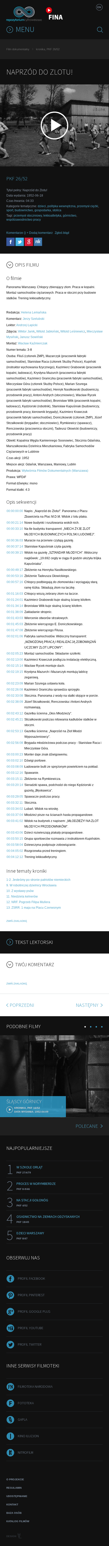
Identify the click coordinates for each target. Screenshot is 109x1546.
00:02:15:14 (15, 665)
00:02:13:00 (15, 659)
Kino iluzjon (28, 1436)
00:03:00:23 (15, 754)
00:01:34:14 (15, 606)
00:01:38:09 (15, 612)
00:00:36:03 (15, 540)
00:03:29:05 (15, 796)
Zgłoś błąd (62, 233)
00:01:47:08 (15, 630)
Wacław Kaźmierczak (32, 343)
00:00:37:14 (15, 546)
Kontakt (12, 1504)
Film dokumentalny (17, 49)
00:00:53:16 (15, 576)
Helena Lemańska (33, 312)
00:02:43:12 (15, 713)
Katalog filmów (17, 1521)
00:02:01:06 (15, 636)
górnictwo (69, 215)
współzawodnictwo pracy (23, 219)
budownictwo (24, 210)
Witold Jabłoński (47, 331)
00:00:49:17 (15, 570)
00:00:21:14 (15, 522)
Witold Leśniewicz (72, 331)
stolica (56, 210)
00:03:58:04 (15, 845)
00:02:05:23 (15, 653)
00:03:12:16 (15, 773)
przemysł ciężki (87, 206)
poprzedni (22, 1005)
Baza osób (14, 1513)
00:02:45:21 (15, 719)
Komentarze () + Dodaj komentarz (29, 233)
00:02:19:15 (15, 672)
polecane (87, 1126)
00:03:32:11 (15, 802)
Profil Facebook (31, 1278)
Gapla (22, 1419)
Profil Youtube (30, 1328)
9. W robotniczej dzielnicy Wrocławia (31, 885)
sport (9, 210)
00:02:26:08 (15, 689)
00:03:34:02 (15, 809)
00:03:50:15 (15, 838)
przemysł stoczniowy (28, 215)
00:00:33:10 (15, 529)
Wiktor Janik (26, 331)
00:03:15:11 (15, 779)
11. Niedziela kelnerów (22, 896)
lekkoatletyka (52, 215)
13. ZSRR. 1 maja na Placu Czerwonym (33, 907)
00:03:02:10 (15, 760)
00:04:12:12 (15, 857)
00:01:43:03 (15, 618)
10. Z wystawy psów (20, 891)
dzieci (42, 206)
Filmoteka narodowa (35, 1386)
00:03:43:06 (15, 832)
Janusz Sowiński (31, 337)
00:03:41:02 (15, 821)
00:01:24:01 (15, 600)
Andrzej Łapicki (27, 325)
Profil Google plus (34, 1311)
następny (87, 1005)
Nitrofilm (25, 1452)
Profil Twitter (29, 1344)
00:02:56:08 (15, 743)
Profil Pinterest (31, 1295)
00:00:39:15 (15, 552)
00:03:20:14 (15, 785)
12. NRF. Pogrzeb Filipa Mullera (28, 902)
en (99, 7)
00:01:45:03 (15, 624)
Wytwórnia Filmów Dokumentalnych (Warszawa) (55, 470)
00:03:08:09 (15, 766)
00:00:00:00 (15, 511)
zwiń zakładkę (16, 921)
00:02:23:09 (15, 683)
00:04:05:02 (15, 851)
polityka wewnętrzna (61, 206)
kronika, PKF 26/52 (48, 49)
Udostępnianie (16, 1496)
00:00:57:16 (15, 582)
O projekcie (15, 1479)
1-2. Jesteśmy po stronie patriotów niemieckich (38, 880)
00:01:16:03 (15, 593)
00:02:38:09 (15, 702)
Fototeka (26, 1403)
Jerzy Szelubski (33, 319)
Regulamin (14, 1487)
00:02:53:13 (15, 731)
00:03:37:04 (15, 815)
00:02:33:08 (15, 695)
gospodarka (42, 210)
